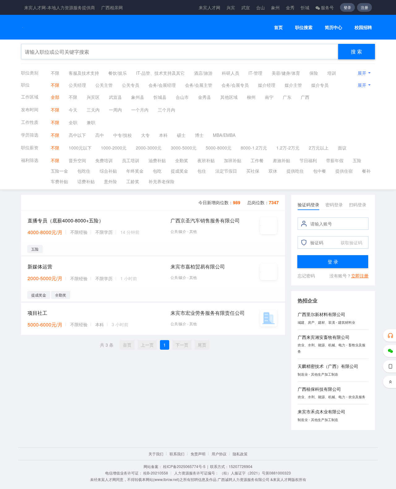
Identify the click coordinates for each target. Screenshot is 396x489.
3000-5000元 (183, 148)
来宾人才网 (209, 7)
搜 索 (356, 51)
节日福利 (308, 160)
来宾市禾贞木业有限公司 (321, 411)
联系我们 (177, 453)
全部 (55, 97)
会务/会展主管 (198, 85)
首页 (278, 27)
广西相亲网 (112, 7)
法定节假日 (226, 171)
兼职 (91, 122)
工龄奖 (132, 181)
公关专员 (130, 85)
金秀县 (204, 97)
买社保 (252, 171)
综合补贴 (108, 171)
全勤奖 (181, 160)
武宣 (245, 7)
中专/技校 (122, 135)
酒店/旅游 (203, 73)
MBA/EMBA (224, 135)
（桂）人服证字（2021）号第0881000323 (255, 472)
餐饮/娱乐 (117, 73)
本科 (163, 135)
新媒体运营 (40, 266)
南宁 (269, 97)
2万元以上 (319, 148)
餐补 (366, 171)
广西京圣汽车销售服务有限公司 (205, 220)
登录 (347, 7)
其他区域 (229, 97)
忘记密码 (306, 275)
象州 (275, 7)
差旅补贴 (281, 160)
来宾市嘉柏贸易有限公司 (197, 266)
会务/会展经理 (162, 85)
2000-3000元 (148, 148)
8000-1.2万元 (254, 148)
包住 (201, 171)
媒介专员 (320, 85)
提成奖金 (179, 171)
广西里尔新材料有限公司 (321, 314)
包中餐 (319, 171)
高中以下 (77, 135)
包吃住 (83, 171)
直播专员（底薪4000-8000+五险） (66, 220)
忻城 (305, 7)
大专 (145, 135)
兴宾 (230, 7)
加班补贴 (232, 160)
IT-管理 (255, 73)
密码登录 (334, 204)
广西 (305, 97)
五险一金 (59, 171)
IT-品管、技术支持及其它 (160, 73)
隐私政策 (240, 453)
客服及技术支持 (84, 73)
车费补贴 (59, 181)
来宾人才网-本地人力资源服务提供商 (59, 7)
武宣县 (115, 97)
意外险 (110, 181)
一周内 (115, 110)
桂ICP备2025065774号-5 (184, 466)
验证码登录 (308, 204)
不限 (55, 73)
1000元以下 (80, 148)
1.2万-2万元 (287, 148)
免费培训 (104, 160)
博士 (199, 135)
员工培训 (130, 160)
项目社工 (37, 312)
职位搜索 (303, 27)
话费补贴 (86, 181)
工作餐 (257, 160)
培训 (331, 73)
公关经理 (77, 85)
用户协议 (219, 453)
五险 (357, 160)
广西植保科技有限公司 (319, 389)
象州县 (137, 97)
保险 (313, 73)
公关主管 (104, 85)
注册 (364, 7)
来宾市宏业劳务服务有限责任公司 (207, 312)
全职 (73, 122)
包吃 (157, 171)
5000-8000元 (218, 148)
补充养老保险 (161, 181)
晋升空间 (77, 160)
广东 (287, 97)
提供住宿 (344, 171)
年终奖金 (135, 171)
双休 (273, 171)
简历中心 (333, 27)
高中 (99, 135)
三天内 (93, 110)
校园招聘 (363, 27)
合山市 (182, 97)
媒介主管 (293, 85)
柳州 (251, 97)
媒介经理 (266, 85)
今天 (73, 110)
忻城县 (159, 97)
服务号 (327, 7)
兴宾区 (93, 97)
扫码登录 (357, 204)
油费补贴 (157, 160)
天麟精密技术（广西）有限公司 (328, 366)
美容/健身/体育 (286, 73)
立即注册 (359, 275)
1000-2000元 (114, 148)
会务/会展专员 (235, 85)
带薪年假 (334, 160)
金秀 (290, 7)
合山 (260, 7)
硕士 (181, 135)
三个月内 (166, 110)
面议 (342, 148)
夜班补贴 (206, 160)
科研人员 (230, 73)
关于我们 (155, 453)
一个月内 (139, 110)
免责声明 (198, 453)
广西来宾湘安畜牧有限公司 (324, 337)
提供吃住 (295, 171)
